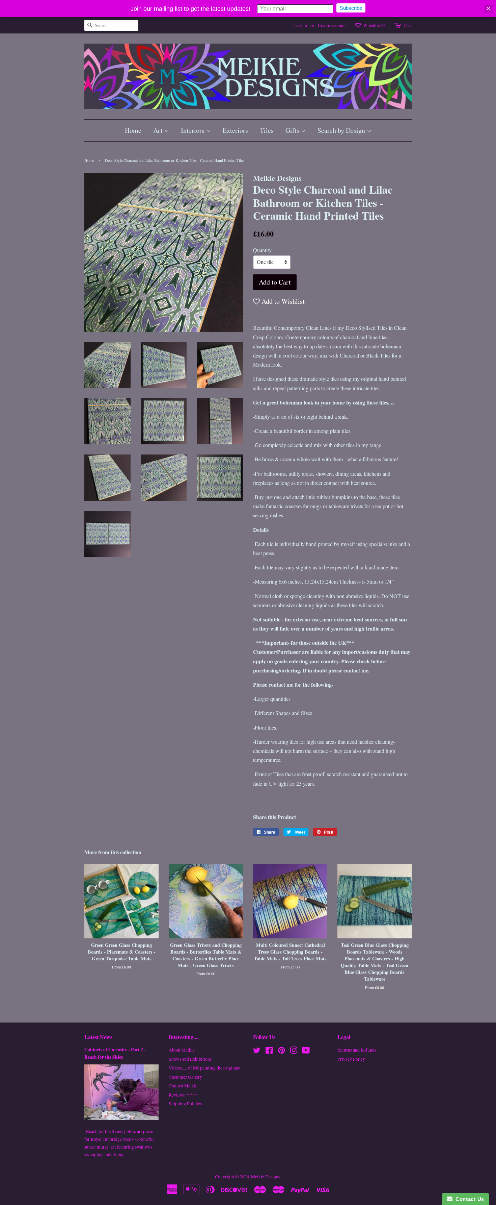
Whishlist (373, 25)
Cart (408, 25)
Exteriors (235, 130)
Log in (300, 25)
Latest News (98, 1037)
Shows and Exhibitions (190, 1059)
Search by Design (342, 130)
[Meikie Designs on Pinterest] (281, 1052)
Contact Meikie (183, 1086)
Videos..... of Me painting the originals (204, 1068)
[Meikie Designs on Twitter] (256, 1052)
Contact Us (468, 1199)
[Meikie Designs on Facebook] (269, 1052)
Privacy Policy (351, 1059)
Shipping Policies (185, 1104)
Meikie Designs (265, 1177)
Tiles (267, 130)
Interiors (193, 130)
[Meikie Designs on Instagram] (293, 1052)
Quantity (262, 249)
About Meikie (182, 1050)
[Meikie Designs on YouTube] (306, 1052)
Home (133, 130)
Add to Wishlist (282, 301)
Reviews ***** (183, 1095)
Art (158, 130)
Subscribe (351, 8)
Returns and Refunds (356, 1050)
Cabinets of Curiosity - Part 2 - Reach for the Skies (115, 1053)
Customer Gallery (185, 1077)
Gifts (293, 130)
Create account (332, 25)
